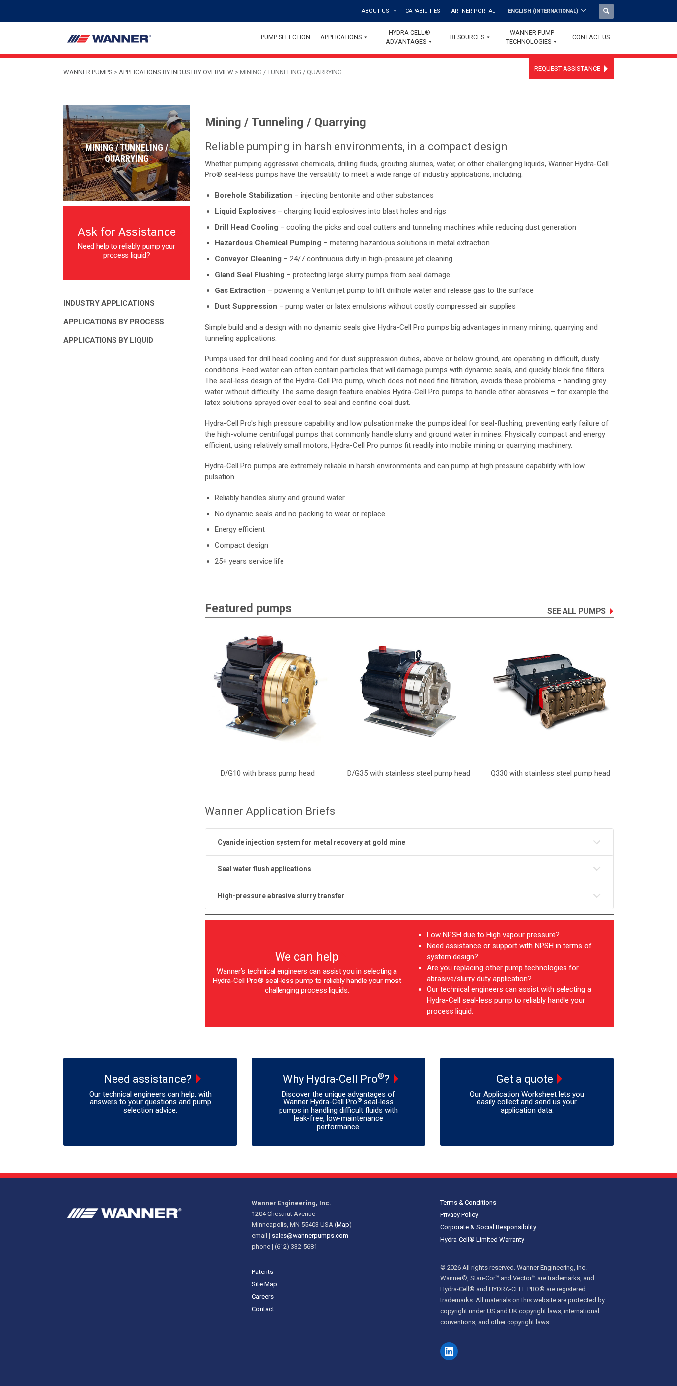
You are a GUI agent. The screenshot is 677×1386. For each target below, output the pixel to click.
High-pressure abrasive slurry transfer (281, 896)
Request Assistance (567, 68)
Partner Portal (471, 11)
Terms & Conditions (468, 1202)
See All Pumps (576, 611)
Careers (263, 1296)
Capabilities (422, 11)
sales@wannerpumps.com (310, 1235)
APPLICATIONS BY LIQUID (108, 340)
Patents (262, 1271)
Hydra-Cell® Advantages (408, 37)
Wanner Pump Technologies (530, 37)
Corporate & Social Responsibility (488, 1227)
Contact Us (591, 37)
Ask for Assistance (127, 232)
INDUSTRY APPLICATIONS (109, 303)
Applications (341, 37)
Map (343, 1224)
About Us (375, 11)
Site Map (264, 1284)
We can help (306, 957)
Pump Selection (285, 37)
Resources (467, 37)
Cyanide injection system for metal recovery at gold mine (311, 842)
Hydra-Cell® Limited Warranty (482, 1239)
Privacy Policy (459, 1214)
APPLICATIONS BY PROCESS (113, 321)
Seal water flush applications (264, 869)
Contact (263, 1309)
